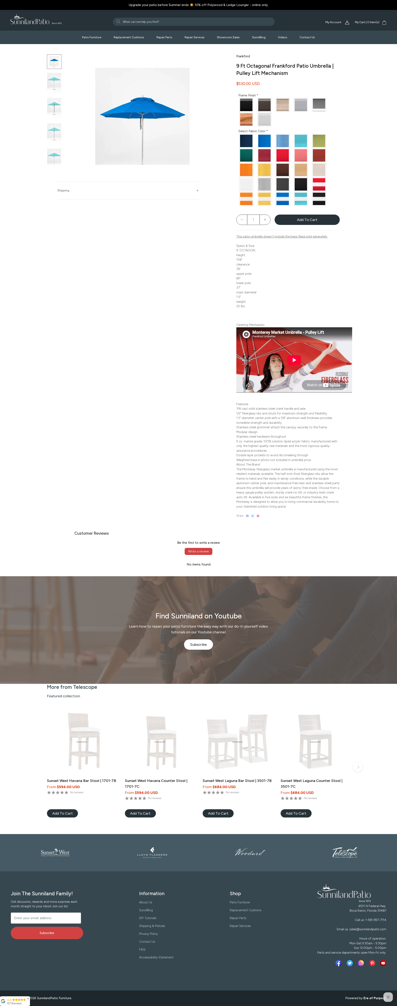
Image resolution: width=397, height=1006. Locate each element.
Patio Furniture (91, 37)
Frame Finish (248, 95)
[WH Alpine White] (265, 119)
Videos (282, 37)
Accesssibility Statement (156, 957)
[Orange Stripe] (246, 199)
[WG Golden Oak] (246, 119)
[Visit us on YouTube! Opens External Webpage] (383, 963)
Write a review (198, 551)
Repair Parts (164, 37)
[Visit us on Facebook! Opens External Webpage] (339, 963)
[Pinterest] (258, 516)
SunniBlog (258, 37)
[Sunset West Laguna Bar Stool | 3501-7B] (237, 742)
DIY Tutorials (147, 918)
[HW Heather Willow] (283, 105)
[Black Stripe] (319, 199)
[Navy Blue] (246, 141)
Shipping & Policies (152, 926)
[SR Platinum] (319, 105)
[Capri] (283, 141)
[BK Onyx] (246, 105)
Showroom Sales (228, 37)
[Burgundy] (265, 155)
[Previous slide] (39, 767)
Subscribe (201, 646)
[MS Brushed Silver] (301, 105)
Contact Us (307, 37)
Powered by (366, 998)
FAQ (142, 949)
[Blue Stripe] (283, 199)
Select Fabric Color (253, 131)
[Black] (301, 184)
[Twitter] (252, 516)
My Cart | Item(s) (367, 22)
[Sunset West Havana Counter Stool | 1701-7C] (160, 742)
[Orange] (246, 170)
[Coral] (301, 155)
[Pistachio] (319, 141)
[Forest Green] (246, 155)
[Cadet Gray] (265, 184)
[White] (246, 184)
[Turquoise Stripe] (301, 199)
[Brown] (283, 170)
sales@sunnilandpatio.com (367, 929)
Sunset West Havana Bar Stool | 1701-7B (81, 780)
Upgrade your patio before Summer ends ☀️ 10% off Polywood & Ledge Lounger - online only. (198, 5)
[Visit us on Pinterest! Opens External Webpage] (373, 963)
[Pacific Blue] (265, 141)
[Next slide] (357, 767)
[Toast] (301, 170)
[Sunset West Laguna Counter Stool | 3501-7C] (315, 742)
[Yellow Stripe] (265, 199)
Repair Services (194, 37)
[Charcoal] (283, 184)
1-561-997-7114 (375, 920)
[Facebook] (247, 516)
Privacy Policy (148, 934)
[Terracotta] (319, 155)
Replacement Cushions (129, 37)
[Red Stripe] (319, 184)
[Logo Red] (283, 155)
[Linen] (319, 170)
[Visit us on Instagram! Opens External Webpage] (362, 963)
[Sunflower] (265, 170)
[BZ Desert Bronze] (265, 105)
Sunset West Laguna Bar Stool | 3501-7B (237, 780)
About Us (145, 902)
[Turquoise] (301, 141)
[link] (62, 813)
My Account (333, 22)
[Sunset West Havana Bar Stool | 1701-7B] (82, 742)
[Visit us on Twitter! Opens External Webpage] (350, 963)
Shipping (63, 190)
